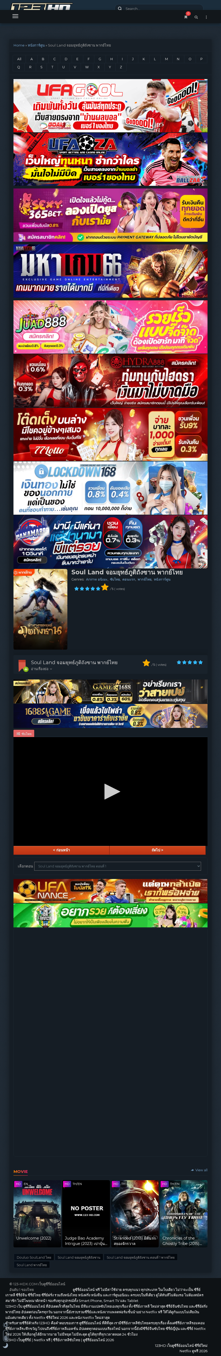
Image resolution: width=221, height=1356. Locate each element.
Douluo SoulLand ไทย (34, 1257)
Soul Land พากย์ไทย (32, 1265)
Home (19, 45)
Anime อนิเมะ (97, 579)
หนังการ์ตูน (36, 45)
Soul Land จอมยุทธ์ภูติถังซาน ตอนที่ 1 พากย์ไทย (141, 1257)
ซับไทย (115, 579)
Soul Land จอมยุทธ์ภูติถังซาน (79, 1257)
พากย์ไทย (144, 579)
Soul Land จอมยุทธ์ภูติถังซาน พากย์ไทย (74, 662)
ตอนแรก (128, 579)
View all (201, 1170)
